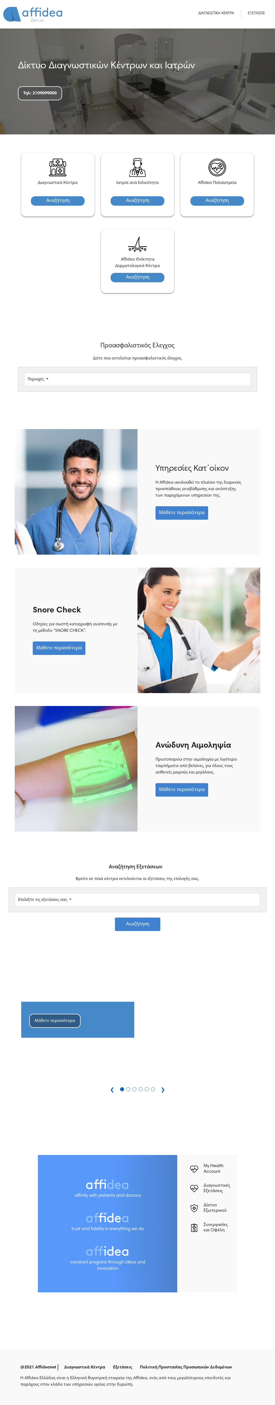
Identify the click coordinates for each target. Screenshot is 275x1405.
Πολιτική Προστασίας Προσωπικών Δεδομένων (186, 1367)
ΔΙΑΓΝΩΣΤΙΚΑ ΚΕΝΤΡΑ (216, 13)
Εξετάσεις (122, 1367)
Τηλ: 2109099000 (40, 93)
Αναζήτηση (58, 200)
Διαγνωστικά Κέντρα (84, 1367)
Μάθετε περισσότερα (182, 513)
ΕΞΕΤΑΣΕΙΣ (256, 13)
